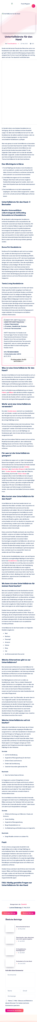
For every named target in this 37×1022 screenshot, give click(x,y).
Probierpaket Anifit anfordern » (18, 360)
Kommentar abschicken (14, 1010)
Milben (11, 392)
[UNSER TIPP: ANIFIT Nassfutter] (15, 320)
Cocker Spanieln (11, 471)
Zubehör (24, 904)
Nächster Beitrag (28, 913)
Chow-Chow (22, 473)
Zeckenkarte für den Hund (24, 961)
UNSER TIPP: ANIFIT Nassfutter (14, 322)
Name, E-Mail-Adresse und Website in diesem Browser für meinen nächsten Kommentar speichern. (19, 1003)
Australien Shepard (18, 469)
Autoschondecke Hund (23, 926)
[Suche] (33, 6)
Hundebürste (12, 561)
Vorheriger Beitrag (9, 913)
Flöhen (4, 392)
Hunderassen (12, 411)
